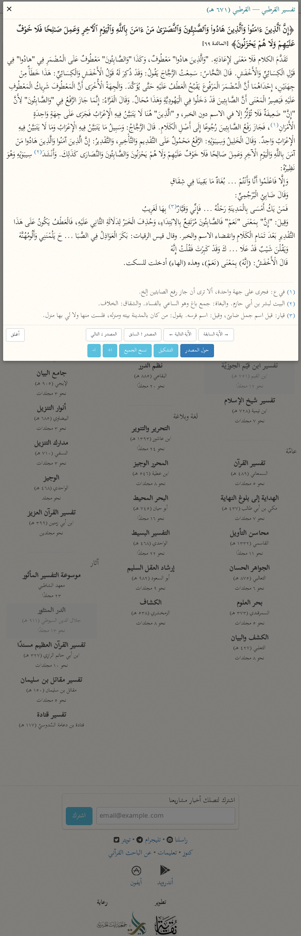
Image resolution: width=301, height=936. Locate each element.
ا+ (110, 350)
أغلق (15, 334)
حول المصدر (197, 350)
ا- (94, 350)
